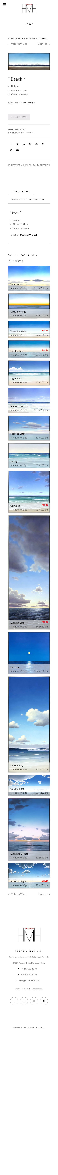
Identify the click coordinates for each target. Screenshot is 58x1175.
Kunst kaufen (15, 38)
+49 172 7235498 (29, 975)
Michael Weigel (31, 38)
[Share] (11, 144)
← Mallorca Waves (17, 43)
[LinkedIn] (24, 1001)
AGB (28, 989)
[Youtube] (34, 1001)
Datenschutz (37, 989)
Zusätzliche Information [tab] (28, 199)
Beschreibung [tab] (21, 191)
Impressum (20, 989)
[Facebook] (14, 1001)
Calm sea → (44, 43)
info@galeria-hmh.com (29, 980)
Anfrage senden (19, 117)
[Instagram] (44, 1001)
